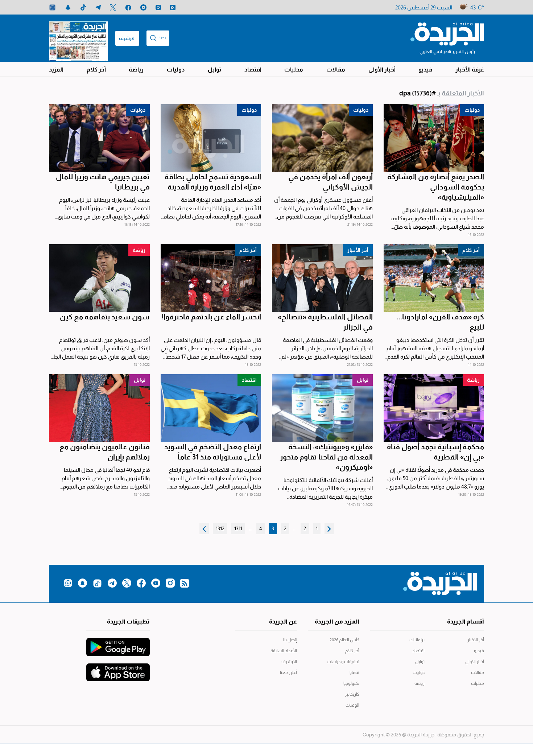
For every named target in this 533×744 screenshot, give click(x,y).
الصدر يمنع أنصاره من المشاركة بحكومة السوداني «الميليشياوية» (435, 187)
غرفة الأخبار (469, 69)
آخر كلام (96, 69)
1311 (238, 528)
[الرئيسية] (447, 33)
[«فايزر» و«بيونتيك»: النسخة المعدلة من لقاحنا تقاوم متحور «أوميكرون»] (322, 408)
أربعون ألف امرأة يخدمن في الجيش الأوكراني (330, 182)
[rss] (172, 7)
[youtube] (143, 7)
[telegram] (98, 7)
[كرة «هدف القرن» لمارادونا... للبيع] (434, 278)
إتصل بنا (290, 639)
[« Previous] (329, 528)
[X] (113, 7)
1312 (220, 528)
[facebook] (128, 7)
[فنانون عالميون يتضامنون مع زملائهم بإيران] (99, 408)
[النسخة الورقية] (78, 38)
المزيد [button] (56, 69)
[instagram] (158, 7)
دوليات (176, 69)
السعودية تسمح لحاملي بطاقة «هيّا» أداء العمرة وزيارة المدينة (213, 182)
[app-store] (118, 669)
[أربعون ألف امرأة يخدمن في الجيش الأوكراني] (322, 138)
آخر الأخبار (357, 250)
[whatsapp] (52, 7)
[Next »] (204, 528)
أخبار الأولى (382, 69)
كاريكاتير (352, 694)
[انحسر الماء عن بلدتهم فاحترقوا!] (211, 278)
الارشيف (127, 38)
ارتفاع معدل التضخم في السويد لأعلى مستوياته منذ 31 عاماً (212, 452)
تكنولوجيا (351, 683)
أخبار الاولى (474, 661)
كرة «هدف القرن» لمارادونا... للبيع (440, 322)
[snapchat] (68, 7)
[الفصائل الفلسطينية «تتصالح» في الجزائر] (322, 278)
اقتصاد (252, 69)
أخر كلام (471, 250)
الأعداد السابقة (283, 650)
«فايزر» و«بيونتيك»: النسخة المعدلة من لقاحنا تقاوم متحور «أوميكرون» (326, 457)
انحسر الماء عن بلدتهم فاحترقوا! (211, 317)
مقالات (335, 69)
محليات (293, 69)
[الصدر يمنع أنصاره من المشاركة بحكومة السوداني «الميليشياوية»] (434, 138)
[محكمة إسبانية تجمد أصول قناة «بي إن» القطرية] (434, 408)
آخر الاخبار (475, 639)
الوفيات (352, 705)
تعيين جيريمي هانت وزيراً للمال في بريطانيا (103, 182)
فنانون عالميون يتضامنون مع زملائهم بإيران (104, 452)
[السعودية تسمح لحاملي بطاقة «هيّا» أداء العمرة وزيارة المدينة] (211, 138)
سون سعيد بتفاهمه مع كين (105, 317)
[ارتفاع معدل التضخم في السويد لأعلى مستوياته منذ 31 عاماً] (211, 408)
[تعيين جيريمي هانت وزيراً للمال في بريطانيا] (99, 138)
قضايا (354, 672)
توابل (214, 69)
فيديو (425, 69)
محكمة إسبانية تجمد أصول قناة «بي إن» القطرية (435, 452)
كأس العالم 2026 (344, 639)
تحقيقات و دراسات (343, 661)
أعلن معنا (288, 672)
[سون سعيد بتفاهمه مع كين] (99, 278)
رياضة (136, 69)
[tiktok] (83, 7)
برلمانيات (417, 639)
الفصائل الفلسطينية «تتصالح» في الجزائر (325, 322)
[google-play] (118, 643)
